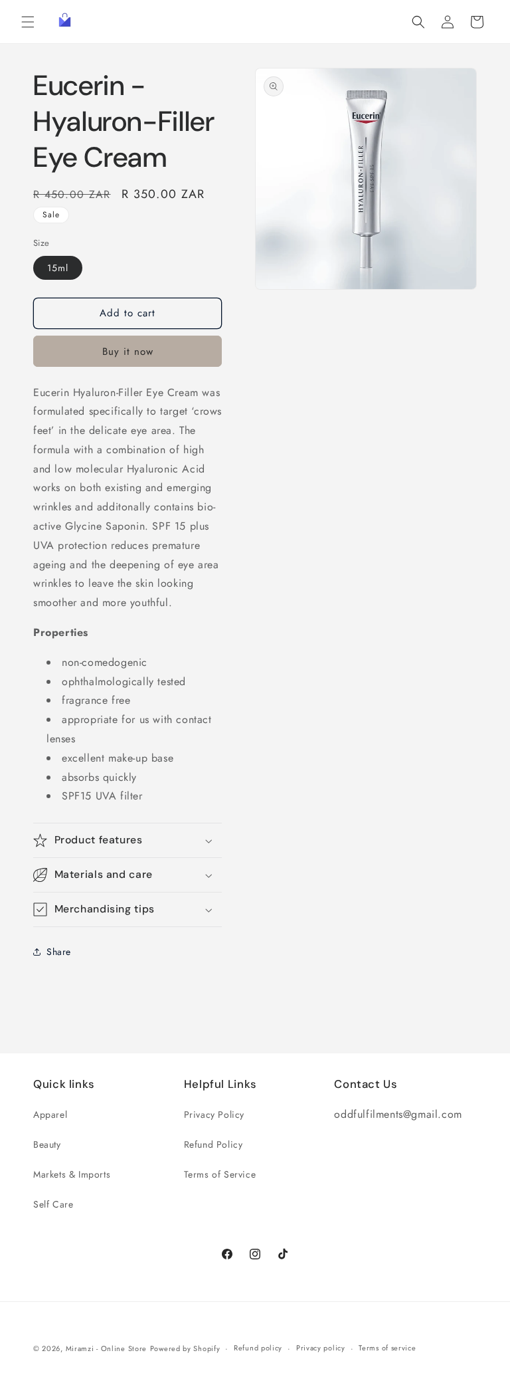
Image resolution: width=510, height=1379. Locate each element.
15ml (57, 267)
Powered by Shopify (185, 1348)
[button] (27, 22)
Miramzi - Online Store (106, 1348)
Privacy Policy (214, 1114)
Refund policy (258, 1347)
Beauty (47, 1144)
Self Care (53, 1204)
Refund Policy (213, 1144)
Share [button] (58, 951)
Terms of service (387, 1347)
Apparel (50, 1114)
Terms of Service (220, 1174)
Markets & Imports (71, 1174)
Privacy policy (320, 1347)
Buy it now (127, 351)
